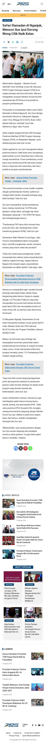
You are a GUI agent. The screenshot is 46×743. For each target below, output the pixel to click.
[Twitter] (36, 725)
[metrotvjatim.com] (23, 4)
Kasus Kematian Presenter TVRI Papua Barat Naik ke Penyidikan (14, 657)
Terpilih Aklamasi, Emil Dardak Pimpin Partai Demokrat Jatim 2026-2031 (15, 688)
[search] (42, 4)
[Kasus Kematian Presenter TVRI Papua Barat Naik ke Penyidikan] (8, 503)
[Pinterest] (25, 448)
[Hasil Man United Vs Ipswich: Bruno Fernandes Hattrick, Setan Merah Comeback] (8, 540)
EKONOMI (9, 620)
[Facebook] (16, 448)
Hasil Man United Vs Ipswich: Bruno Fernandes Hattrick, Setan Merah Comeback (30, 539)
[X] (21, 448)
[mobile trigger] (4, 4)
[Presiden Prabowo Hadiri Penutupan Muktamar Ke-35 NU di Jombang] (37, 702)
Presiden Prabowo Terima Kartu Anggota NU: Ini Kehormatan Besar (29, 553)
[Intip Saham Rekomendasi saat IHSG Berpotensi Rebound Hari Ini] (13, 612)
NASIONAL (7, 20)
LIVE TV (23, 15)
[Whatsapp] (30, 448)
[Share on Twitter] (8, 42)
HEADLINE (9, 584)
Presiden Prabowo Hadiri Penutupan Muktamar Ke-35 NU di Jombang (14, 703)
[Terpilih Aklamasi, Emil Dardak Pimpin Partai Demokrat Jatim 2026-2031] (37, 687)
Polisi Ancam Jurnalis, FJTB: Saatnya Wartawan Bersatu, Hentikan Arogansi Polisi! (11, 593)
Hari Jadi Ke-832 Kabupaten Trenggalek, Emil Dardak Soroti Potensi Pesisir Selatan (29, 514)
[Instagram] (43, 725)
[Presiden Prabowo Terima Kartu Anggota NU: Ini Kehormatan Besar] (8, 554)
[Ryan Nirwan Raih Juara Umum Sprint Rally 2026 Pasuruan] (8, 528)
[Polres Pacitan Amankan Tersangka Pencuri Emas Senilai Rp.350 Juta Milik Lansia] (33, 612)
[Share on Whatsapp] (13, 42)
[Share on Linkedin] (17, 42)
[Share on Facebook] (4, 42)
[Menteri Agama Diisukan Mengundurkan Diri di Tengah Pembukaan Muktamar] (33, 576)
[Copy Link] (22, 42)
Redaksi (4, 48)
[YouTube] (39, 725)
